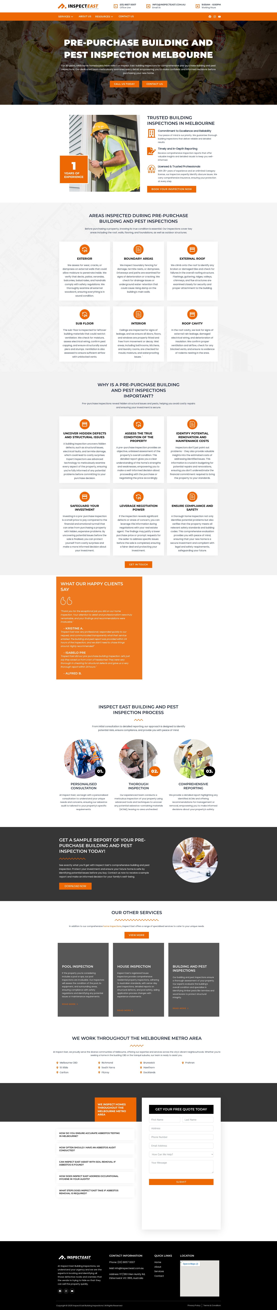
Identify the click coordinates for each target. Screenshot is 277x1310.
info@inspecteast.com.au (169, 4)
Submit (181, 1182)
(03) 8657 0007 (128, 4)
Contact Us (126, 16)
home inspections (112, 926)
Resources (102, 16)
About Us (85, 16)
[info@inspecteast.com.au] (148, 6)
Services (64, 16)
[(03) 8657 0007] (116, 6)
